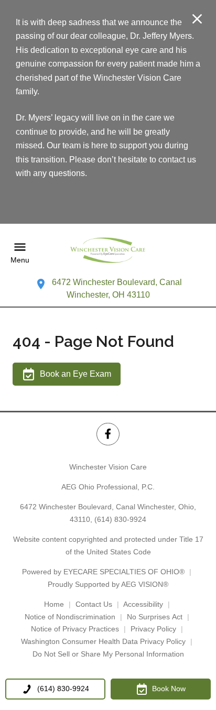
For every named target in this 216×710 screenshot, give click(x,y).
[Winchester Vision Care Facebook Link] (107, 434)
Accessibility (143, 604)
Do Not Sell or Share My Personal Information (108, 654)
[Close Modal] (197, 19)
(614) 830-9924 (120, 519)
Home (54, 604)
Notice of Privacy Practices (75, 629)
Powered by (103, 571)
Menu (19, 260)
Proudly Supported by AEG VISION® (108, 584)
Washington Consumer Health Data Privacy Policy (103, 641)
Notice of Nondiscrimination (70, 617)
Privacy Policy (153, 629)
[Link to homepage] (108, 252)
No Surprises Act (154, 617)
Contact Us (93, 604)
